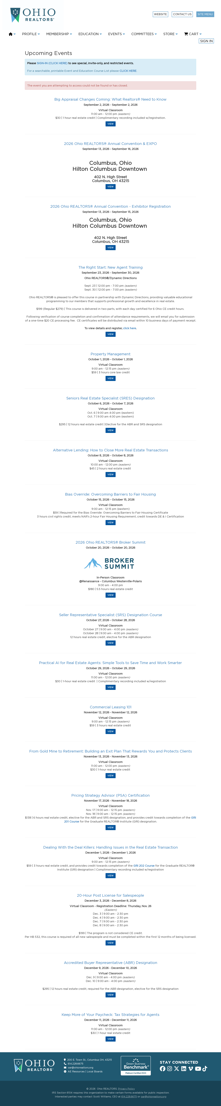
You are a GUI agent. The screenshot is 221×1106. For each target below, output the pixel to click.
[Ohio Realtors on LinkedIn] (183, 1068)
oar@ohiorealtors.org (80, 1067)
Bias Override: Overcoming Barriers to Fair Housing (110, 494)
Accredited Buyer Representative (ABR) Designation (110, 963)
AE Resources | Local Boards (85, 1071)
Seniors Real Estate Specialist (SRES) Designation (110, 398)
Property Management (110, 354)
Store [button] (169, 34)
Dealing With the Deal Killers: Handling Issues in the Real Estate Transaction (110, 847)
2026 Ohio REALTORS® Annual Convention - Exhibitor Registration (110, 206)
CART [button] (194, 34)
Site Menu (205, 14)
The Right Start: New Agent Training (110, 267)
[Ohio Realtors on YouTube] (198, 1068)
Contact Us (182, 14)
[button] (12, 34)
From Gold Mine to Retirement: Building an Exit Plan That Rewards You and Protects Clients (110, 751)
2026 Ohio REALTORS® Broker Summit (111, 542)
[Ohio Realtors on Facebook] (162, 1068)
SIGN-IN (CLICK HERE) (52, 63)
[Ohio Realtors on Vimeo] (190, 1068)
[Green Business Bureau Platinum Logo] (136, 1065)
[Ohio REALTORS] (34, 1065)
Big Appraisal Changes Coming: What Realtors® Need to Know (110, 99)
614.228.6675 (75, 1063)
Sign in (206, 41)
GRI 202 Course (144, 865)
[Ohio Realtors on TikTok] (204, 1068)
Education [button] (89, 34)
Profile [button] (30, 34)
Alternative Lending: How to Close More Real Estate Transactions (110, 450)
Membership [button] (58, 34)
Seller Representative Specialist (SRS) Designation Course (110, 615)
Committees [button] (143, 34)
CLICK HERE (128, 70)
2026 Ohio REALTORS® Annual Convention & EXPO (110, 144)
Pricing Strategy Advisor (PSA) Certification (110, 795)
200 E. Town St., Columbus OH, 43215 (89, 1059)
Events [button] (115, 34)
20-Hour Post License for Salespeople (110, 895)
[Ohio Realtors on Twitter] (176, 1068)
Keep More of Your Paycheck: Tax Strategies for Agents (110, 1014)
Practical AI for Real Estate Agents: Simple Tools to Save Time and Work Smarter (110, 663)
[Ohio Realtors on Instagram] (169, 1068)
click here (129, 328)
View (110, 124)
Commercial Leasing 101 (110, 707)
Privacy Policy (126, 1088)
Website (160, 14)
